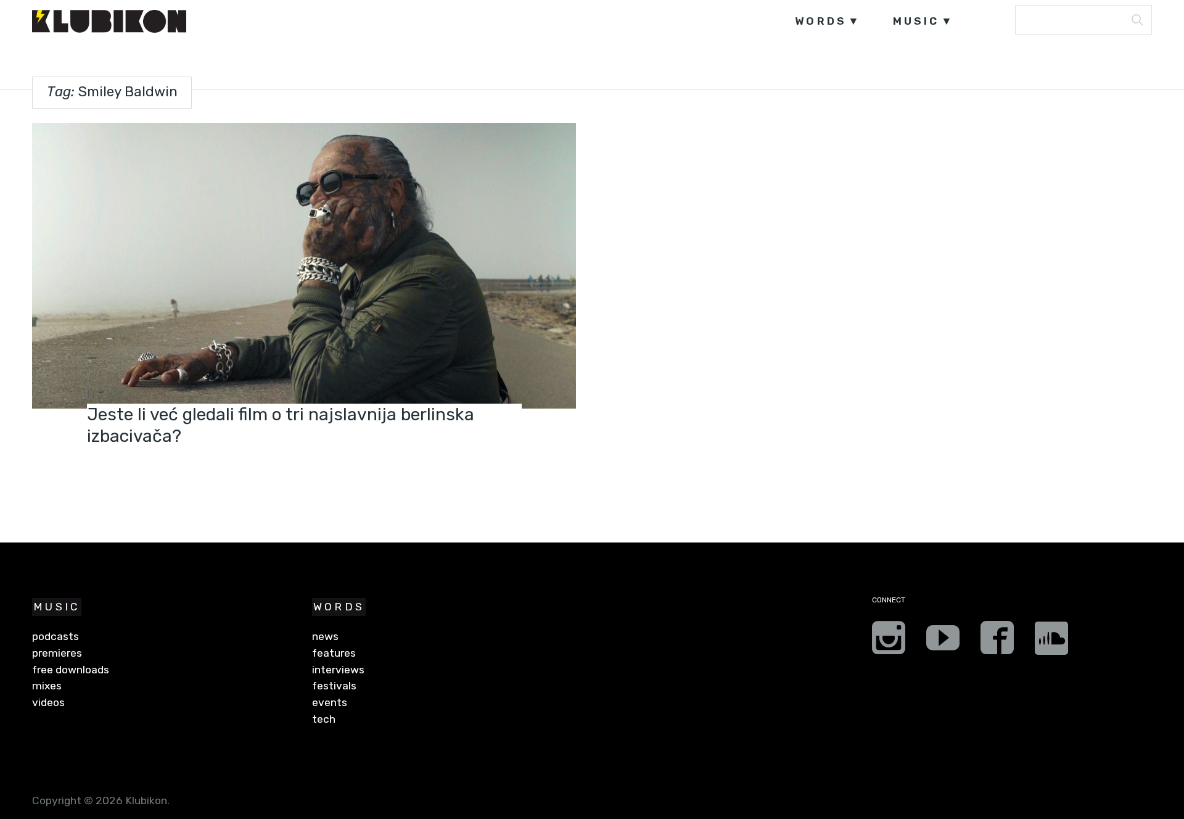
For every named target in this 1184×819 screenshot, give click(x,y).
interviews (338, 669)
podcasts (55, 636)
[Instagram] (888, 642)
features (334, 653)
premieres (57, 653)
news (107, 394)
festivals (334, 686)
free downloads (70, 669)
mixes (47, 686)
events (329, 702)
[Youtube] (943, 642)
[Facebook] (997, 642)
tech (323, 719)
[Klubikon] (109, 21)
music (916, 21)
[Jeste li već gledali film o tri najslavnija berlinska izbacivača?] (303, 266)
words (821, 21)
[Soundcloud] (1051, 642)
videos (48, 702)
